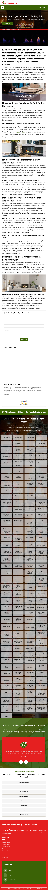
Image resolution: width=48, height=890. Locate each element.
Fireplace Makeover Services (18, 701)
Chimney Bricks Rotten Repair (18, 559)
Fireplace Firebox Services (30, 538)
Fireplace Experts (30, 660)
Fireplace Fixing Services (41, 686)
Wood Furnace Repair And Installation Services (6, 522)
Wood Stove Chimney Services (30, 686)
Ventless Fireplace (6, 693)
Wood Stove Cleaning (18, 686)
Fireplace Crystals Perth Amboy (13, 29)
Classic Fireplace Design (41, 566)
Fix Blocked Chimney (29, 552)
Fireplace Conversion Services (18, 693)
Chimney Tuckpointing (7, 477)
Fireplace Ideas (6, 673)
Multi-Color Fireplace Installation (41, 579)
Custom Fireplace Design (18, 572)
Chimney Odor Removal (6, 566)
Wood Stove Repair (41, 679)
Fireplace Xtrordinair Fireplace (18, 619)
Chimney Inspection (41, 437)
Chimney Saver (18, 484)
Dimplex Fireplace (41, 607)
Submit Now (24, 339)
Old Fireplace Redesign (30, 566)
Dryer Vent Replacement (18, 667)
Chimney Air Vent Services (18, 579)
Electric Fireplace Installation (41, 515)
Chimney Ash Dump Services (18, 496)
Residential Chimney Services (7, 552)
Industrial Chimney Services (18, 552)
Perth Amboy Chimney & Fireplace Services (26, 888)
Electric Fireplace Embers (41, 572)
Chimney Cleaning (18, 437)
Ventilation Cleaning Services (7, 701)
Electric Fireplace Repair (6, 515)
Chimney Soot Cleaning (30, 450)
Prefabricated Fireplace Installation (30, 522)
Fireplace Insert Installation (6, 642)
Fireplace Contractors (6, 509)
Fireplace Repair (6, 456)
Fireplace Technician (6, 679)
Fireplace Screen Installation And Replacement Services (41, 634)
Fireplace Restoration (41, 456)
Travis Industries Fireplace (18, 626)
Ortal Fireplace (6, 619)
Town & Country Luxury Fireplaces (6, 593)
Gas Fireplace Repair (41, 509)
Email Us (10, 870)
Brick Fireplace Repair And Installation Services (6, 708)
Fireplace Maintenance (30, 679)
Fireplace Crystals (30, 579)
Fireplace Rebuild (18, 509)
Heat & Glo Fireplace (6, 607)
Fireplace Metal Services (6, 538)
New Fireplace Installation (29, 456)
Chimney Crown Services (30, 484)
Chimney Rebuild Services (18, 642)
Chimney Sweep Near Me (30, 673)
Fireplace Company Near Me (18, 679)
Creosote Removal (30, 443)
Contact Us (7, 23)
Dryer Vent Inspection (18, 654)
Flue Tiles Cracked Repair (18, 566)
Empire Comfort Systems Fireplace (41, 626)
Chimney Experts (41, 660)
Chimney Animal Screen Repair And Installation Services (29, 463)
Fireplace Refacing (41, 470)
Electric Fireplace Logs (30, 545)
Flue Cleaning (18, 443)
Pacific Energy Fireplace (30, 613)
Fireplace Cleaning (6, 443)
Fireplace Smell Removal (41, 559)
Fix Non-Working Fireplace (6, 463)
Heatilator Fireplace (6, 601)
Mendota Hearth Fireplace (41, 613)
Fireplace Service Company (6, 660)
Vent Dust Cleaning (6, 654)
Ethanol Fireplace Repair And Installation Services (18, 522)
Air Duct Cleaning (30, 648)
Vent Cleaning (18, 648)
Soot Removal (41, 443)
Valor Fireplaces (41, 586)
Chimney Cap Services (41, 484)
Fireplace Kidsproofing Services (41, 642)
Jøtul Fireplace (18, 613)
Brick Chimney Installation (41, 463)
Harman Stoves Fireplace (18, 607)
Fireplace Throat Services (18, 545)
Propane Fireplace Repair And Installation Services (41, 522)
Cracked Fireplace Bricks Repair (30, 708)
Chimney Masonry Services (18, 503)
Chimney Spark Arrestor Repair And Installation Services (18, 463)
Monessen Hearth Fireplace (41, 619)
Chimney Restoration (18, 477)
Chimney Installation (18, 450)
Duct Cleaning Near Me (18, 673)
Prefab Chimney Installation (30, 642)
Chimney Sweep (6, 437)
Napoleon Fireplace (18, 601)
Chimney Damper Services (7, 496)
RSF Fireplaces (41, 593)
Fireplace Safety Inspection (30, 667)
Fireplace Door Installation (18, 530)
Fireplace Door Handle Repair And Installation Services (29, 530)
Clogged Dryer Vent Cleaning (29, 654)
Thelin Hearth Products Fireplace (6, 634)
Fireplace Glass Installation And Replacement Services (6, 530)
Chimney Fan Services (41, 496)
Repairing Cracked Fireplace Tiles (6, 559)
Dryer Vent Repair (6, 667)
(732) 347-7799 (41, 7)
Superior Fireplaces (30, 586)
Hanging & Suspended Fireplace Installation (29, 693)
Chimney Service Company (18, 660)
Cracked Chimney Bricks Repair (29, 559)
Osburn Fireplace (30, 607)
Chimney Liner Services (41, 490)
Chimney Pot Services (30, 496)
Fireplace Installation (18, 456)
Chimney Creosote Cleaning (41, 450)
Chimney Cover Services (18, 490)
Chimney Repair (6, 449)
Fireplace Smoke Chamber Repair (30, 470)
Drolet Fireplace (30, 619)
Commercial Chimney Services (41, 545)
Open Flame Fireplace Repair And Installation (41, 693)
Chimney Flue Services (30, 490)
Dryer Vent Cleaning (6, 648)
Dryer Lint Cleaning (41, 648)
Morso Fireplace (6, 626)
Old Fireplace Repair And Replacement (7, 484)
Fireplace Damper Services (41, 538)
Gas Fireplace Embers (6, 579)
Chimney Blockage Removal (30, 477)
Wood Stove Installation (6, 686)
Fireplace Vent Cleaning (41, 503)
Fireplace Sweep (30, 502)
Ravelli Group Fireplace (18, 634)
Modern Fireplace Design (6, 572)
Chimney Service (30, 437)
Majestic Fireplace (30, 601)
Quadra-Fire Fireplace (7, 613)
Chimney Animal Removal (29, 634)
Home (3, 29)
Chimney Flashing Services (7, 503)
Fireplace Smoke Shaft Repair (18, 470)
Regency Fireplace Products (18, 586)
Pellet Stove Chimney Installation (30, 572)
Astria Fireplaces (30, 593)
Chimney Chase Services (6, 490)
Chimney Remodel (30, 701)
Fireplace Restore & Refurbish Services (18, 708)
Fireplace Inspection (41, 477)
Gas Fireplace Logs (6, 545)
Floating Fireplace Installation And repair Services (41, 708)
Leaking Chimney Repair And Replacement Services (41, 551)
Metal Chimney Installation (6, 470)
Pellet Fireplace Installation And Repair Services (6, 586)
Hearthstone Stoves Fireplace (30, 626)
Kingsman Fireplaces (18, 593)
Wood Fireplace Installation (18, 515)
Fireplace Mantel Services (6, 715)
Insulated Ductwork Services (41, 701)
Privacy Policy (5, 857)
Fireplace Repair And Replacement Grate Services (18, 538)
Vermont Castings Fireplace (41, 600)
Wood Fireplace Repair (29, 509)
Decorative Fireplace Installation (41, 666)
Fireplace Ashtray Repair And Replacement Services (41, 530)
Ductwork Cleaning (41, 673)
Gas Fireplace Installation (30, 515)
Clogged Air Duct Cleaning (41, 654)
